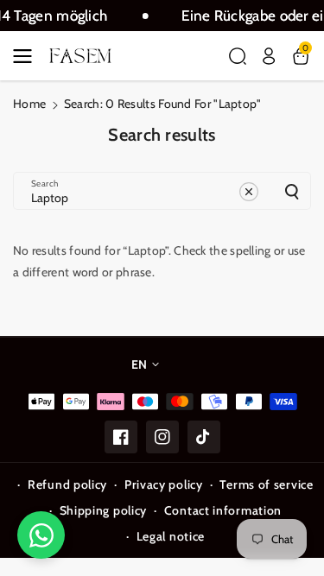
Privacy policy (163, 484)
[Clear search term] (249, 192)
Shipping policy (104, 510)
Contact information (223, 510)
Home (29, 103)
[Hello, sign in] (268, 56)
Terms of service (266, 484)
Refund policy (67, 484)
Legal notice (171, 536)
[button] (27, 56)
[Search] (292, 192)
